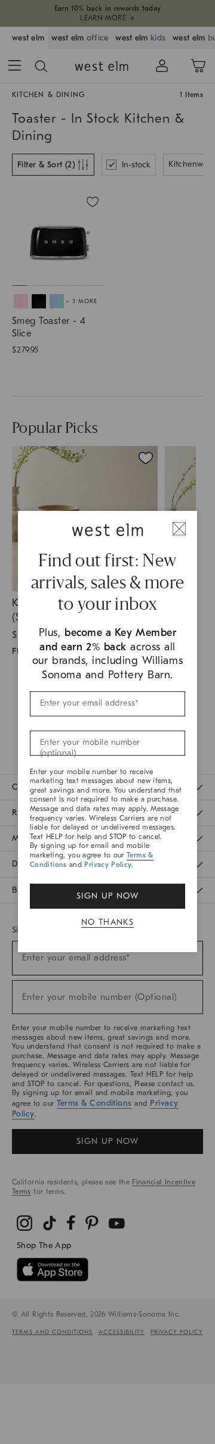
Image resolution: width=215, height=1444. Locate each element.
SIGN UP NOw (107, 896)
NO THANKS (107, 922)
